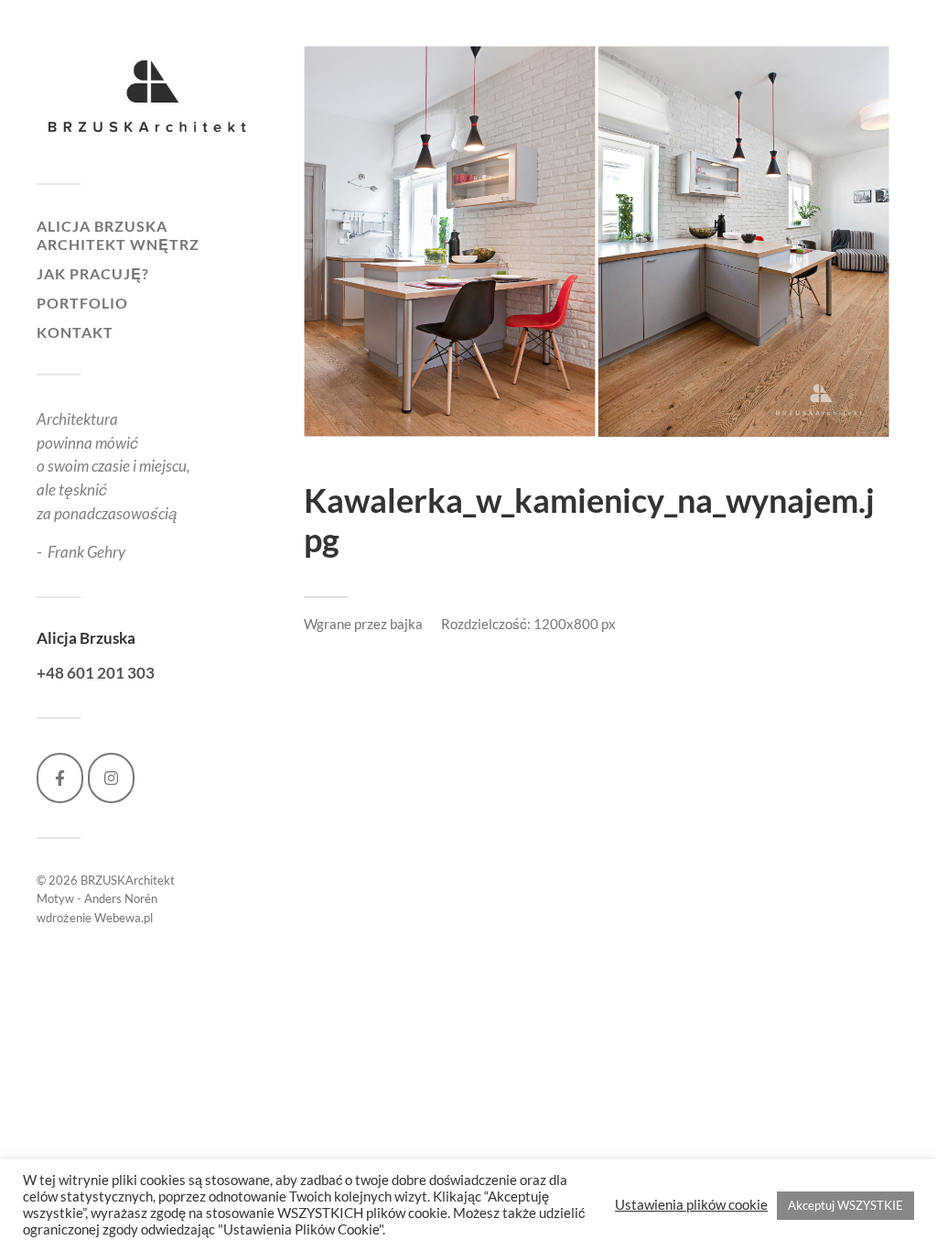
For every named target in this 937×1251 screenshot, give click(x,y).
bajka (406, 623)
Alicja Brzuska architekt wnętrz (118, 235)
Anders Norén (120, 898)
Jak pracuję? (93, 273)
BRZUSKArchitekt (128, 880)
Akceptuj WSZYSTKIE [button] (845, 1205)
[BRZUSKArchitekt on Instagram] (111, 778)
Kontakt (75, 332)
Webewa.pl (123, 917)
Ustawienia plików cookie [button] (691, 1205)
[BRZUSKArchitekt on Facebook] (60, 778)
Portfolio (82, 302)
